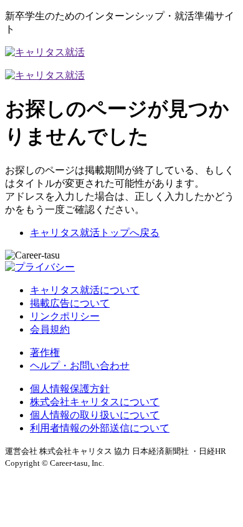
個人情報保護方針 (70, 388)
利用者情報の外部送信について (99, 428)
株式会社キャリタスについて (95, 401)
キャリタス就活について (85, 290)
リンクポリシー (65, 316)
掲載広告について (70, 303)
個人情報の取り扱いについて (95, 415)
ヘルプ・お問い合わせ (80, 365)
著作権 (45, 352)
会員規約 (50, 329)
